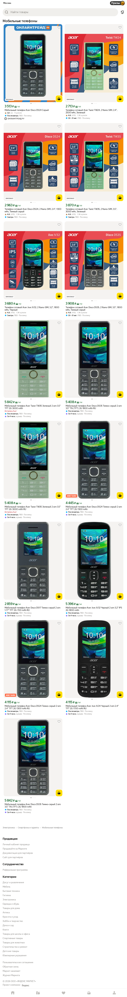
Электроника (9, 899)
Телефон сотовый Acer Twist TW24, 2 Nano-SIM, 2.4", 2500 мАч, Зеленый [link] (91, 111)
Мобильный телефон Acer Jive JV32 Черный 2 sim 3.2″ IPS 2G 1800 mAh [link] (94, 608)
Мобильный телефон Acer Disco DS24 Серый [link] (27, 110)
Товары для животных (14, 942)
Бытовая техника (11, 891)
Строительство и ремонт (15, 947)
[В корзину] (59, 98)
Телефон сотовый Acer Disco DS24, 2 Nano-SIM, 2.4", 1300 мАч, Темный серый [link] (33, 210)
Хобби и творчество (13, 921)
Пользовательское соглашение (18, 962)
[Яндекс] (25, 985)
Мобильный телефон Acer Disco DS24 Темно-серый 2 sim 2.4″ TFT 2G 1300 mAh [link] (94, 508)
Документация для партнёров (18, 853)
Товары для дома (11, 908)
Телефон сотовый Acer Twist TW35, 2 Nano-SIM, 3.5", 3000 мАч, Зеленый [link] (91, 210)
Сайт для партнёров (13, 857)
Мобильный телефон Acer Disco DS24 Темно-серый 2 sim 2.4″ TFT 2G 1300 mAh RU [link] (33, 707)
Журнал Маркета (11, 975)
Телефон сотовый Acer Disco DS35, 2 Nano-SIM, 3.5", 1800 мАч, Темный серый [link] (94, 308)
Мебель (6, 886)
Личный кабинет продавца (16, 844)
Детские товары (11, 951)
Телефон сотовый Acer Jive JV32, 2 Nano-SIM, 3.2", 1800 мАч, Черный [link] (32, 308)
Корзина (89, 993)
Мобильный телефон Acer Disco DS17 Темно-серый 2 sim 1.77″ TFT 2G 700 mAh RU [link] (32, 608)
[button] (122, 12)
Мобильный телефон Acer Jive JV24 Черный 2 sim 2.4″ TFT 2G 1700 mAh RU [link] (92, 707)
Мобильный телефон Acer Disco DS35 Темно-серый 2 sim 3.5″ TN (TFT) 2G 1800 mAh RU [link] (94, 407)
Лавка (38, 993)
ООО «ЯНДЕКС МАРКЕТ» (23, 981)
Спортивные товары (13, 938)
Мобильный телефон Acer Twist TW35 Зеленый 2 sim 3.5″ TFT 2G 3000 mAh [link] (33, 407)
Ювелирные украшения (14, 955)
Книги (6, 929)
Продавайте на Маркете (15, 848)
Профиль (114, 993)
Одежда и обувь (11, 904)
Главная (12, 993)
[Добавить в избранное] (59, 27)
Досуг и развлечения (13, 882)
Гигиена (7, 895)
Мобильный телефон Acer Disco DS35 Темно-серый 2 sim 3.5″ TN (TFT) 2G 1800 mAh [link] (33, 805)
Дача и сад (8, 925)
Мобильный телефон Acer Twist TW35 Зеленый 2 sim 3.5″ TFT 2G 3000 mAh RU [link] (33, 508)
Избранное (63, 993)
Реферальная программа (15, 870)
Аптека (6, 912)
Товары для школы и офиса (16, 934)
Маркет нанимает (11, 971)
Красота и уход (10, 917)
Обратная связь (11, 966)
